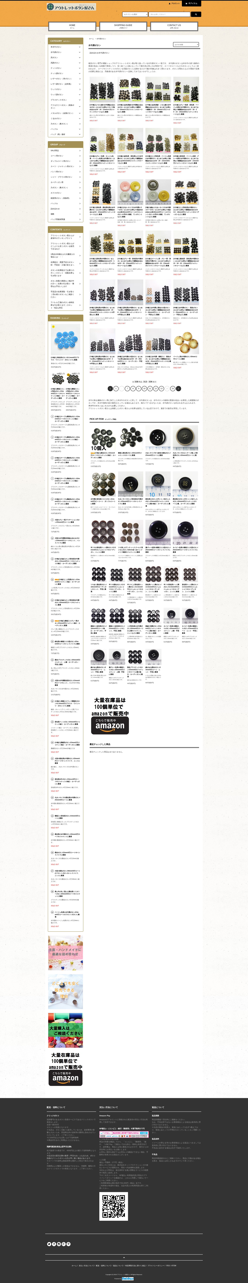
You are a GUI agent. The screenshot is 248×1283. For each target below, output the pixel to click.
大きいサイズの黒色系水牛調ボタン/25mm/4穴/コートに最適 (67, 799)
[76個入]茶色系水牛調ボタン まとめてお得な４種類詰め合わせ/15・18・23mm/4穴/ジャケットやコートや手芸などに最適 (130, 311)
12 (156, 388)
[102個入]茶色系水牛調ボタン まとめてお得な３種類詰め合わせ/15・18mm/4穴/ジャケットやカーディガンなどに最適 (102, 262)
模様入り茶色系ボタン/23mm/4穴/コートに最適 (67, 817)
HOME (72, 26)
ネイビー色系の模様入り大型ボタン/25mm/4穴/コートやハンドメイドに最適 (185, 550)
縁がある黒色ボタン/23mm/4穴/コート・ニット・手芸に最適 (98, 669)
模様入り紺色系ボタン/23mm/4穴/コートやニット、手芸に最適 (117, 628)
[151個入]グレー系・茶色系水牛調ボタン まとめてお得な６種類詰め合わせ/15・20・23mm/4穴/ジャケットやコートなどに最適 (130, 262)
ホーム (91, 39)
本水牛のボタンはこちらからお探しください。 (107, 406)
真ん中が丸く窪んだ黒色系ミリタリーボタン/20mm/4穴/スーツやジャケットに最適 (67, 894)
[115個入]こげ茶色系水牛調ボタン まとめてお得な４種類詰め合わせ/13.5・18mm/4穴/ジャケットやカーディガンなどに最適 (186, 211)
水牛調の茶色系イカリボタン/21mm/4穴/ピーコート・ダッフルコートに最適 (103, 501)
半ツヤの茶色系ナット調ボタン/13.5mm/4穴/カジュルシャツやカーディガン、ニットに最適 (103, 550)
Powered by (118, 1278)
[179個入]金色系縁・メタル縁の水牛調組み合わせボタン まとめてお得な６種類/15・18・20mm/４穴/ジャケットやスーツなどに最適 (158, 108)
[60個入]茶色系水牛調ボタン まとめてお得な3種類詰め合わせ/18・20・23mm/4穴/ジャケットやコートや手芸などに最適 (102, 311)
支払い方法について (86, 1266)
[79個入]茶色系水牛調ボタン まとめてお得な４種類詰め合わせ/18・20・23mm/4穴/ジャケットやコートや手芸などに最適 (102, 360)
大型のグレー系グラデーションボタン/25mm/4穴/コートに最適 (67, 521)
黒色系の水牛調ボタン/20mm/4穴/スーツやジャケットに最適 (67, 835)
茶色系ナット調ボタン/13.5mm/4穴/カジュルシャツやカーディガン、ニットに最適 (153, 588)
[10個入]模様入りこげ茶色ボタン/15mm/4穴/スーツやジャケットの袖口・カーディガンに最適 (58, 393)
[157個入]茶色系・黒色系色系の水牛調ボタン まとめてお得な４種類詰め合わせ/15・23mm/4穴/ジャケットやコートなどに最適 (102, 211)
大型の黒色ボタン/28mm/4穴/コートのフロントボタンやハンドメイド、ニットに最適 (67, 873)
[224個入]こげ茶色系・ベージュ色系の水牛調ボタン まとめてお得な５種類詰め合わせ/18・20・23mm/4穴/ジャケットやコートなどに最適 (158, 159)
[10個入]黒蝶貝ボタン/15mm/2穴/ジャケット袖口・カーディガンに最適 (67, 744)
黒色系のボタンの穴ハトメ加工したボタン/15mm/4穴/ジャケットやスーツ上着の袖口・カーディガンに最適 (157, 502)
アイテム (193, 3)
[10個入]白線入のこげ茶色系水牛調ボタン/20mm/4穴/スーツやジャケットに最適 (67, 602)
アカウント (175, 3)
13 (161, 388)
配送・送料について (103, 1266)
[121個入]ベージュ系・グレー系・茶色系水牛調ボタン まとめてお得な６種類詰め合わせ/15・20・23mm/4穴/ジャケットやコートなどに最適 (158, 262)
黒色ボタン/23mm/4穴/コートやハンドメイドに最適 (67, 854)
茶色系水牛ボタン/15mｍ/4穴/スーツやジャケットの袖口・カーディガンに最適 (67, 781)
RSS (168, 1266)
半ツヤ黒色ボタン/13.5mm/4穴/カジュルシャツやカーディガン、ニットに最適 (117, 588)
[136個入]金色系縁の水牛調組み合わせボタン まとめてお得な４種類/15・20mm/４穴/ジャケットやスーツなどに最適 (130, 108)
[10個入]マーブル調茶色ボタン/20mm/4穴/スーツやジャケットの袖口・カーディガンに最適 (67, 439)
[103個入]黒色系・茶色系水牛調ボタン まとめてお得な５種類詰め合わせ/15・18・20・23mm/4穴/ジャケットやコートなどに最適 (186, 262)
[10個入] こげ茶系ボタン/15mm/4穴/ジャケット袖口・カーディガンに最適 (67, 582)
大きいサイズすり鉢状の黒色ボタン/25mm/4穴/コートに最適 (158, 454)
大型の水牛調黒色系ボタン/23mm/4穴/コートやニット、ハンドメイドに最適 (67, 683)
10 (144, 388)
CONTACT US (174, 26)
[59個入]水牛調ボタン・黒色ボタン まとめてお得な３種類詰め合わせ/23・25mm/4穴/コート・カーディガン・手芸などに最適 (185, 311)
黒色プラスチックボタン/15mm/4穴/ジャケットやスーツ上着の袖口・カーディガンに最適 (135, 672)
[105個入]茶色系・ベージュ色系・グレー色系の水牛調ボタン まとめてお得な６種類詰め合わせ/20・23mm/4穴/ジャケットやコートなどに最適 (186, 159)
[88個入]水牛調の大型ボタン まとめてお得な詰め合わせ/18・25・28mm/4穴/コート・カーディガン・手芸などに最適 (130, 360)
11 (150, 388)
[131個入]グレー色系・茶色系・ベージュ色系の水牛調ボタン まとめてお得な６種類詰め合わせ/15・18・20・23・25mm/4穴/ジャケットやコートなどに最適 (186, 109)
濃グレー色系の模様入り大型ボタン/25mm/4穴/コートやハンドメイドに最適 (158, 550)
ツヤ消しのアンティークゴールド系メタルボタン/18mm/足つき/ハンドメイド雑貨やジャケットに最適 (130, 550)
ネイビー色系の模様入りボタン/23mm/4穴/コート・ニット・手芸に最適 (190, 629)
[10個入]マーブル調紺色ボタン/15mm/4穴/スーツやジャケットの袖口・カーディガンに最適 (67, 460)
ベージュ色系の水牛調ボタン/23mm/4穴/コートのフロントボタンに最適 (67, 914)
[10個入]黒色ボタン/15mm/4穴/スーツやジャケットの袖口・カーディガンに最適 (103, 455)
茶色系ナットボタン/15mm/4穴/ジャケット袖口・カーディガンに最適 (67, 723)
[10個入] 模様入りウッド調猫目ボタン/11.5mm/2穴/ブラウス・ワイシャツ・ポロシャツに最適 (67, 703)
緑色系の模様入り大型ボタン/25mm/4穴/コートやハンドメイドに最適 (67, 643)
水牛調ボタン (101, 39)
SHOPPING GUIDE (123, 26)
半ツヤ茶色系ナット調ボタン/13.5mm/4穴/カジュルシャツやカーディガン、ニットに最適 (171, 588)
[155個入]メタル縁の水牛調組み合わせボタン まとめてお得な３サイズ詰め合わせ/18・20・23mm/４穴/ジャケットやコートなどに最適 (102, 108)
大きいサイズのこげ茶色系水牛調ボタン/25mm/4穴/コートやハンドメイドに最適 (130, 501)
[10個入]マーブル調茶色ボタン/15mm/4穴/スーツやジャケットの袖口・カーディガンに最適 (67, 419)
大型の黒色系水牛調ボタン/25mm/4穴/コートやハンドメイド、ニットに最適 (67, 761)
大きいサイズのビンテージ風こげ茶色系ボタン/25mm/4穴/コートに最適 (185, 455)
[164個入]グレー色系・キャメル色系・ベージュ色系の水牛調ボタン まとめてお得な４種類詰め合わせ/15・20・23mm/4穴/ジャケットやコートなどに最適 (102, 160)
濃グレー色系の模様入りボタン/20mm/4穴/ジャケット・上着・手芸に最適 (117, 670)
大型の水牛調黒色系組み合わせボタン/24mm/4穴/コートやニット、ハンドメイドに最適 (67, 540)
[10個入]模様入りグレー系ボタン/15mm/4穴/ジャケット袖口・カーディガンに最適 (67, 623)
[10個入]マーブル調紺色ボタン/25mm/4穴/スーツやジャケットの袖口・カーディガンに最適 (67, 501)
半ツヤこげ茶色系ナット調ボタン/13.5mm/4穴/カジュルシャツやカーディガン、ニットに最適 (135, 589)
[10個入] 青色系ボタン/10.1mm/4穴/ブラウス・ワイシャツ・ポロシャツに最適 (65, 359)
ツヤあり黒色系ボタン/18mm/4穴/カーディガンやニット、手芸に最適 (99, 588)
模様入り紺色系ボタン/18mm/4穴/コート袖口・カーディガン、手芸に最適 (99, 629)
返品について (118, 1266)
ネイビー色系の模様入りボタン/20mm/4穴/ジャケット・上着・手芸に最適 (172, 629)
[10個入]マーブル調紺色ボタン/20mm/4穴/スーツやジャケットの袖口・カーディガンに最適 (67, 481)
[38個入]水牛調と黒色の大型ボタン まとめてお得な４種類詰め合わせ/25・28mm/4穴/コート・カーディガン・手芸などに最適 (157, 311)
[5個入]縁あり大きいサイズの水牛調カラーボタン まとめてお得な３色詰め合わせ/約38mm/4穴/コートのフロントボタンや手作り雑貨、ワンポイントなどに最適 (158, 212)
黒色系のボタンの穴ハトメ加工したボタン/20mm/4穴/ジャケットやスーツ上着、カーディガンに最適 (185, 501)
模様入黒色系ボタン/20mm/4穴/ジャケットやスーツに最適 (130, 454)
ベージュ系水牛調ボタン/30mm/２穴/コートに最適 (185, 358)
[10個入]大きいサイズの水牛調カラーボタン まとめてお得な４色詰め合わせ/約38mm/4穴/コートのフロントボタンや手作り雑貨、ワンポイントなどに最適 (130, 212)
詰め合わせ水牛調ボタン (100, 53)
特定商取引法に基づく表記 (135, 1266)
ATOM (173, 1266)
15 (173, 388)
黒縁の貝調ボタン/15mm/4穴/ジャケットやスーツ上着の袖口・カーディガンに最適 (153, 629)
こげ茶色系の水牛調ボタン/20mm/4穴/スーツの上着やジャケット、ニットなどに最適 (135, 629)
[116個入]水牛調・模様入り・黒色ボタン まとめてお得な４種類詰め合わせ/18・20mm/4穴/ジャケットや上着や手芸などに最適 (158, 360)
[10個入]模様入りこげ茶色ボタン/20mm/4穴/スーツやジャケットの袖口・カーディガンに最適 (73, 393)
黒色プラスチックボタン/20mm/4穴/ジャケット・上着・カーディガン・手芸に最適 (67, 662)
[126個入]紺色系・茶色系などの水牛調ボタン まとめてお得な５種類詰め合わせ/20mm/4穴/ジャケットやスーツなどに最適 (130, 159)
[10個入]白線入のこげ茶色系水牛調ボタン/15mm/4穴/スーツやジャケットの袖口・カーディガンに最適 (67, 561)
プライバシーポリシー (156, 1266)
